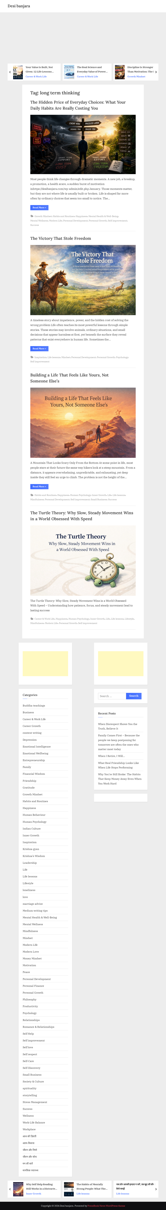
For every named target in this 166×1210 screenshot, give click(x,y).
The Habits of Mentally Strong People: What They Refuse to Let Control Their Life (61, 1187)
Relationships (31, 1020)
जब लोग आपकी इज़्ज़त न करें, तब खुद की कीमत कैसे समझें (105, 1186)
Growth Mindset (103, 76)
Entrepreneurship (34, 760)
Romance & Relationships (38, 1026)
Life (109, 495)
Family (27, 767)
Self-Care (28, 1061)
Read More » (40, 208)
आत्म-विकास (28, 1143)
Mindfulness (37, 499)
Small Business (99, 499)
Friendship (29, 780)
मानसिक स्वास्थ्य (30, 1170)
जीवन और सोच (30, 1156)
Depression (30, 739)
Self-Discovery (31, 1067)
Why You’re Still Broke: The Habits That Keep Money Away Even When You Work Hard (120, 778)
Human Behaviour (34, 814)
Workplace (29, 1129)
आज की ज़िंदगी (29, 1136)
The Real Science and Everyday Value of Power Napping (58, 69)
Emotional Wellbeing (35, 753)
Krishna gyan (31, 849)
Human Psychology (80, 495)
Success (34, 224)
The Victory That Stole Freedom (60, 238)
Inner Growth (99, 495)
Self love (28, 1047)
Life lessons (54, 357)
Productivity (30, 1006)
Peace (26, 972)
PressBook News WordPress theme (106, 1205)
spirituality (29, 1088)
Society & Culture (33, 1081)
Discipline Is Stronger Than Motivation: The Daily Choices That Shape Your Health (110, 69)
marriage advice (33, 903)
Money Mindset (32, 958)
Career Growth (32, 726)
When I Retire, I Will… (111, 756)
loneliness (29, 890)
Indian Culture (32, 828)
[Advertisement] (83, 36)
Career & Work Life (54, 76)
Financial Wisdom (34, 773)
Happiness (81, 216)
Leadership (30, 862)
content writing (32, 732)
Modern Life (55, 220)
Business (28, 712)
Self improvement (117, 220)
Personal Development (75, 220)
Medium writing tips (35, 910)
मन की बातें (28, 1163)
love (25, 897)
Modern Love (31, 951)
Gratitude (29, 787)
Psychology (122, 357)
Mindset (65, 357)
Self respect (30, 1054)
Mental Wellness (39, 220)
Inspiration (41, 357)
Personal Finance (33, 985)
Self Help (28, 1033)
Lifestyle (129, 618)
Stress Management (35, 1102)
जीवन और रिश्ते (30, 1149)
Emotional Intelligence (37, 746)
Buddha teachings (34, 705)
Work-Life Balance (34, 1122)
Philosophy (29, 999)
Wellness (28, 1115)
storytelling (30, 1095)
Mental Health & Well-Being (103, 216)
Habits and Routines (64, 216)
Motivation (29, 965)
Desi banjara (19, 5)
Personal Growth (98, 220)
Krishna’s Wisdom (34, 856)
